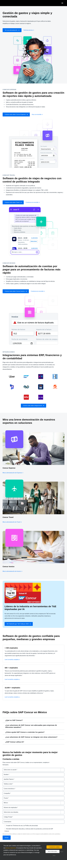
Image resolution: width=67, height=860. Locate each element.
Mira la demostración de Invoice (12, 571)
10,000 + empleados (12, 688)
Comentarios (7, 820)
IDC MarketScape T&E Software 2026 (18, 624)
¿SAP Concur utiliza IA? (14, 742)
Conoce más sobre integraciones (32, 405)
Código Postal (7, 816)
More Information (52, 851)
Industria (5, 811)
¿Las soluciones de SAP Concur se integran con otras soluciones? (31, 737)
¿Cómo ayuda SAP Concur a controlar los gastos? (24, 732)
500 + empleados (11, 668)
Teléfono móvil (7, 783)
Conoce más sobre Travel (12, 202)
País (4, 802)
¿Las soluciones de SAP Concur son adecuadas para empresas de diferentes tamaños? (31, 726)
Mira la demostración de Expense (12, 472)
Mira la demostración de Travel (11, 522)
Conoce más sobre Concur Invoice (15, 291)
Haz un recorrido (36, 114)
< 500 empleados (11, 648)
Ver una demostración (11, 30)
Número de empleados (10, 806)
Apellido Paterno (8, 778)
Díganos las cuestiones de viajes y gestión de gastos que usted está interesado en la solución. (32, 768)
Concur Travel (8, 517)
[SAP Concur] (10, 3)
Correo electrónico (8, 787)
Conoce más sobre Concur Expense (15, 114)
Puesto (5, 797)
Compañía (6, 792)
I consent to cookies (54, 847)
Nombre (5, 773)
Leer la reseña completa (12, 659)
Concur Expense (9, 468)
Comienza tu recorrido (32, 202)
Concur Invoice (8, 566)
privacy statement (11, 848)
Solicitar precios (28, 30)
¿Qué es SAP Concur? (14, 720)
